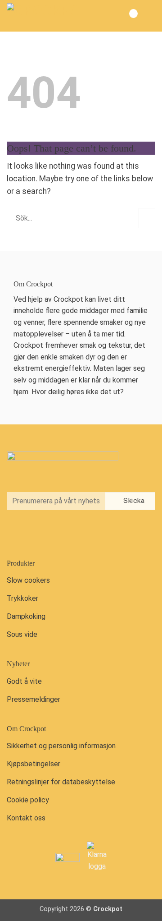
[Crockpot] (52, 15)
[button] (147, 15)
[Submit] (147, 218)
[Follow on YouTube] (53, 533)
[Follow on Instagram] (35, 533)
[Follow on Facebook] (16, 533)
